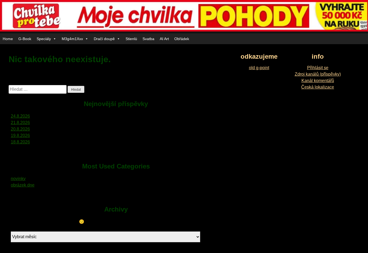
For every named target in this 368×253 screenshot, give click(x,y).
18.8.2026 (20, 142)
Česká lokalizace (317, 87)
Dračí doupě (104, 39)
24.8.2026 (20, 116)
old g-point (259, 67)
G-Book (24, 39)
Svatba (148, 39)
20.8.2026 (20, 129)
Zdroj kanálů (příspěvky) (318, 74)
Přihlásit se (317, 67)
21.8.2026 (20, 122)
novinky (18, 178)
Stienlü (131, 39)
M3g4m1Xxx (72, 39)
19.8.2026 (20, 135)
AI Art (164, 39)
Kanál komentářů (317, 80)
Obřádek (181, 39)
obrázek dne (22, 185)
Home (8, 39)
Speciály (44, 39)
